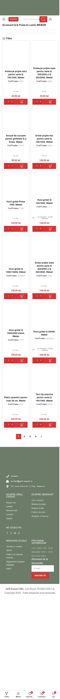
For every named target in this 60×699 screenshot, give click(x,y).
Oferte (13, 19)
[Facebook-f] (7, 533)
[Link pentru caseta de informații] (56, 19)
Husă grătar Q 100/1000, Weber (44, 201)
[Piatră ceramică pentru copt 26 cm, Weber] (16, 380)
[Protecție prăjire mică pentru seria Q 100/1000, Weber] (16, 54)
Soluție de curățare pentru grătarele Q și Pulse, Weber (15, 138)
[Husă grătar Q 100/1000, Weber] (44, 185)
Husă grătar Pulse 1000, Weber (16, 203)
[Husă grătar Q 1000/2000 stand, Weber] (16, 316)
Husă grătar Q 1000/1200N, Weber (16, 271)
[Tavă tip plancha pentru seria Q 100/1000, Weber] (44, 380)
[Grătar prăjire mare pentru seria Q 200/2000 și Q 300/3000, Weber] (44, 248)
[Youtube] (15, 533)
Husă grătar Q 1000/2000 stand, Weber (16, 333)
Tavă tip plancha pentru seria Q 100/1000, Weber (44, 397)
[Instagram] (11, 533)
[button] (16, 102)
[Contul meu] (50, 19)
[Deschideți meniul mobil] (4, 19)
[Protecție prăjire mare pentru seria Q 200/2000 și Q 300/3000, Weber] (44, 54)
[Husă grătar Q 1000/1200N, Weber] (16, 248)
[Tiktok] (19, 533)
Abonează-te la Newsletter (40, 561)
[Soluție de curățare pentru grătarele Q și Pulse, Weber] (16, 121)
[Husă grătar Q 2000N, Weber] (44, 316)
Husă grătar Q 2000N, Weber (44, 333)
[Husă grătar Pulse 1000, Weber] (16, 185)
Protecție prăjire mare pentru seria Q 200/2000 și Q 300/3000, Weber (44, 73)
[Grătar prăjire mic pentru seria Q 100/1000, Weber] (44, 121)
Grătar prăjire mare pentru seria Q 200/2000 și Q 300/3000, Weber (44, 267)
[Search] (43, 19)
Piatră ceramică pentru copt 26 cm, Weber (15, 399)
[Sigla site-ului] (30, 7)
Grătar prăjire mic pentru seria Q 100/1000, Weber (44, 138)
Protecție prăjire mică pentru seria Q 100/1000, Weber (16, 74)
